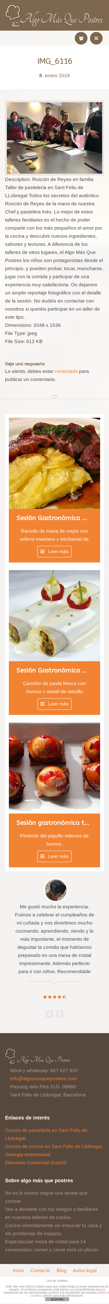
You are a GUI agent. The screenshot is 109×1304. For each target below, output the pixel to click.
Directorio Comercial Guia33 (35, 1162)
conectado (66, 371)
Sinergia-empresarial (27, 1154)
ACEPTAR (57, 1299)
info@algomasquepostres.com (43, 1078)
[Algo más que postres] (55, 8)
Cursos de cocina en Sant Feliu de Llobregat (53, 1146)
